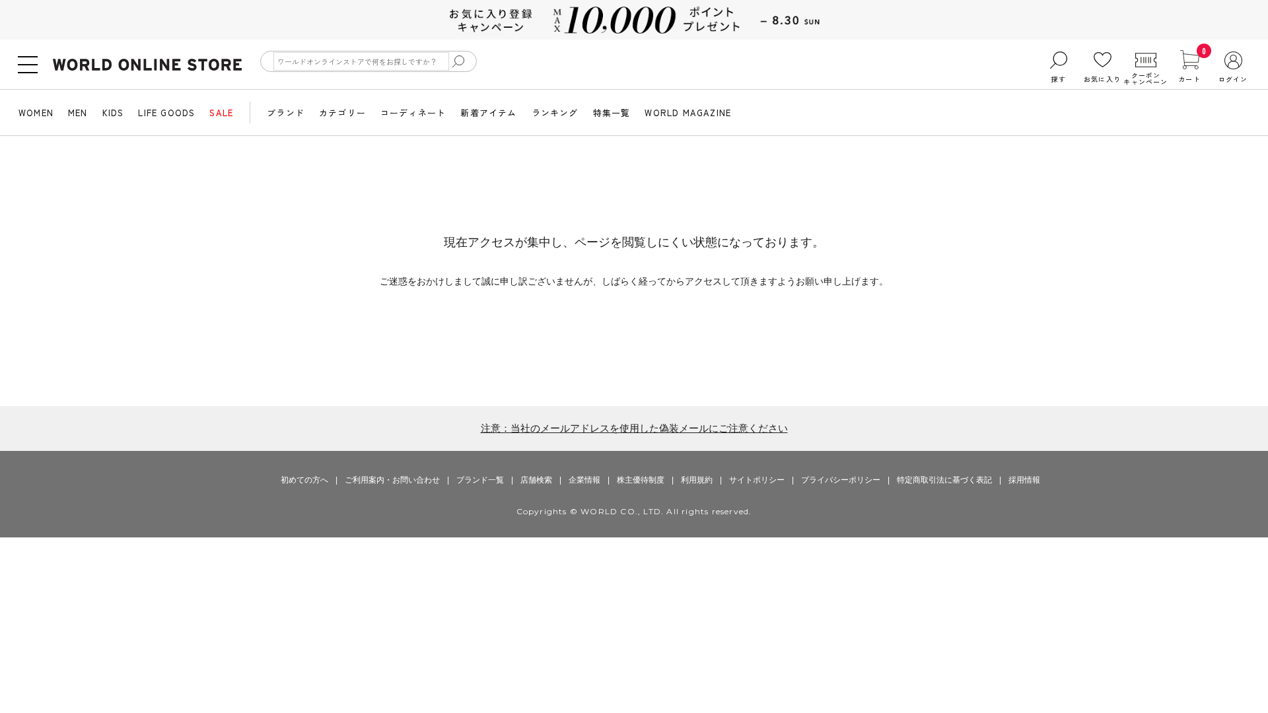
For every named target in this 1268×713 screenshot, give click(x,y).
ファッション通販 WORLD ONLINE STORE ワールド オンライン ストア (147, 65)
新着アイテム (488, 112)
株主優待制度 (640, 480)
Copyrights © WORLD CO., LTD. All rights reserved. (634, 511)
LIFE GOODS (166, 112)
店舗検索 (536, 480)
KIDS (113, 112)
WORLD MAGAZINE (688, 112)
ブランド (285, 112)
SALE (221, 112)
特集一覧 (612, 112)
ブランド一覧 (480, 480)
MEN (78, 112)
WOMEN (35, 112)
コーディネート (413, 112)
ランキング (555, 112)
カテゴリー (342, 112)
